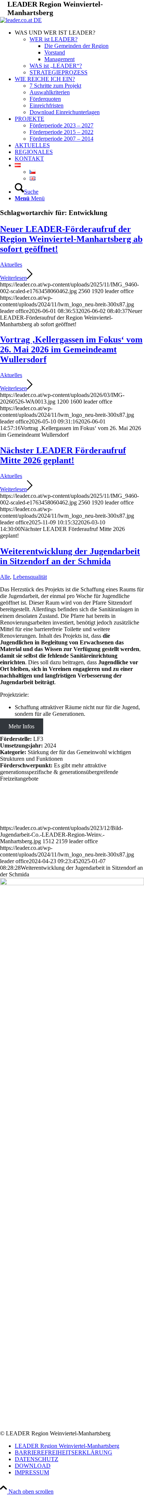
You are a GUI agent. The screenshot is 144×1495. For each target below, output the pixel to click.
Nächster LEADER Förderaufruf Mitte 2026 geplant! (63, 455)
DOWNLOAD (33, 1466)
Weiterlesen (13, 278)
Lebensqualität (30, 577)
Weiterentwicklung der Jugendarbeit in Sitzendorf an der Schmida (70, 556)
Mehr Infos (21, 726)
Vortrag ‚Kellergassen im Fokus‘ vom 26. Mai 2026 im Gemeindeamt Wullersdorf (71, 349)
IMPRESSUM (32, 1472)
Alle (5, 577)
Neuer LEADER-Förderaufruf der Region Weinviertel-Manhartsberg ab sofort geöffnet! (71, 239)
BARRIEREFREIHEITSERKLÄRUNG (63, 1452)
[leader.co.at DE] (21, 20)
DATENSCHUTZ (36, 1459)
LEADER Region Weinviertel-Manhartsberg (67, 1446)
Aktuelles (11, 264)
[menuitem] (79, 52)
